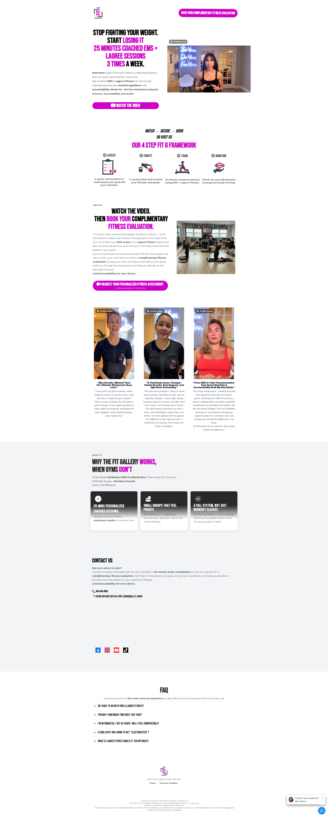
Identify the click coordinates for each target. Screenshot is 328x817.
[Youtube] (116, 650)
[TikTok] (125, 650)
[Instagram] (107, 650)
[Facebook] (98, 650)
